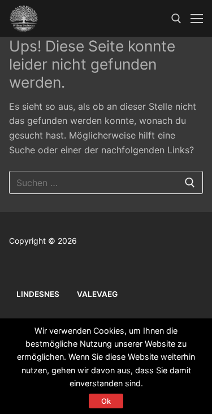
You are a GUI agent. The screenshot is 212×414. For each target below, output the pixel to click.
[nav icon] (197, 19)
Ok (106, 401)
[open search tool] (176, 19)
